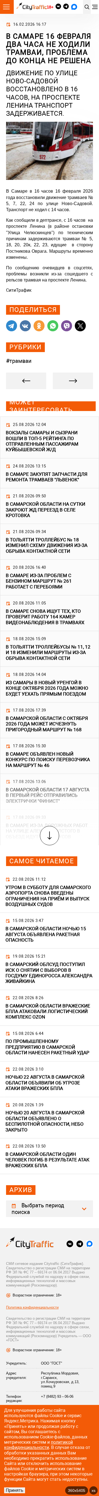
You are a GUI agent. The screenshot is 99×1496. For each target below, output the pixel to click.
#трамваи (19, 361)
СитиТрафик (19, 290)
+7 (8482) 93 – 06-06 (57, 1396)
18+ (50, 7)
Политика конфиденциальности (32, 1307)
